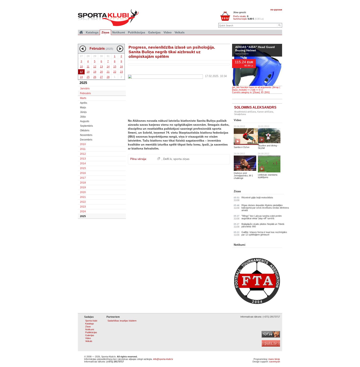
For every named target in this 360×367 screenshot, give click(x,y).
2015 (83, 168)
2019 (83, 187)
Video (237, 120)
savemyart (274, 361)
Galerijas (154, 32)
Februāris (85, 93)
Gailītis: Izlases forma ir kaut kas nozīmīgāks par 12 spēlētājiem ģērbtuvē (264, 233)
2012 (83, 153)
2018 (83, 182)
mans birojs (274, 359)
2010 (83, 144)
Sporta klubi (91, 320)
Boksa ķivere (242, 53)
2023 (83, 206)
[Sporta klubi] (81, 32)
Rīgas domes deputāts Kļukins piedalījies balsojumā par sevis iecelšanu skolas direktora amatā (265, 207)
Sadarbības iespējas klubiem (122, 320)
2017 (83, 177)
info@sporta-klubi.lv (163, 359)
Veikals (180, 32)
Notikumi (239, 244)
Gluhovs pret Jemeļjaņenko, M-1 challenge (243, 175)
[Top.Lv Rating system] (271, 336)
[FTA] (257, 303)
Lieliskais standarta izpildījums (267, 175)
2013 (83, 158)
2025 (83, 216)
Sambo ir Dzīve (241, 147)
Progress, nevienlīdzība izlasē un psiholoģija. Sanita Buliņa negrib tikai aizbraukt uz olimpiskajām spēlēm (172, 52)
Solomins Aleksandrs (255, 107)
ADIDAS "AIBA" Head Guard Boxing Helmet (255, 48)
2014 (83, 163)
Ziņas (237, 191)
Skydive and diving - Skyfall (268, 146)
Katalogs (92, 32)
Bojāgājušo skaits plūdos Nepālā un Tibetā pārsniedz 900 (262, 225)
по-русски (276, 9)
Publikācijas (136, 32)
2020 (83, 192)
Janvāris (85, 88)
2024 (83, 211)
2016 (83, 173)
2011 (83, 149)
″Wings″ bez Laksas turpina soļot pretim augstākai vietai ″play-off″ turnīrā (261, 217)
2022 (83, 201)
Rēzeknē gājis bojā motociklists (257, 197)
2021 (83, 197)
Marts (83, 98)
